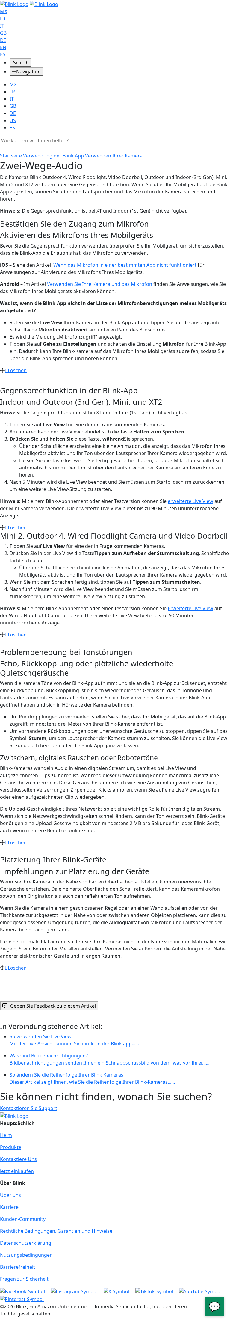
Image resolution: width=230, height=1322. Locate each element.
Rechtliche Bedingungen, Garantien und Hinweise (56, 1231)
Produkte (10, 1147)
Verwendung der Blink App (53, 155)
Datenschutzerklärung (25, 1243)
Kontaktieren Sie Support (28, 1108)
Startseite (11, 155)
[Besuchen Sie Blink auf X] (117, 1291)
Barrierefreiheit (17, 1267)
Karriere (9, 1207)
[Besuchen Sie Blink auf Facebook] (23, 1291)
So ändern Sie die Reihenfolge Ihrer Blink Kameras (92, 1078)
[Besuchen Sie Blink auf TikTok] (154, 1291)
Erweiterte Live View (190, 608)
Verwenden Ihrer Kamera (114, 155)
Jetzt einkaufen (17, 1171)
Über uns (10, 1195)
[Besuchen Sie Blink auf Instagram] (75, 1291)
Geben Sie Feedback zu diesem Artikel (53, 1006)
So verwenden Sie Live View (74, 1040)
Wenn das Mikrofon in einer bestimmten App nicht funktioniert (124, 265)
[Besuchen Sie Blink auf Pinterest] (22, 1298)
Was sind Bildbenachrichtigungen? (110, 1059)
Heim (6, 1135)
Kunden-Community (23, 1219)
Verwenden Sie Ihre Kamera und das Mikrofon (99, 284)
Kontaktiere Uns (18, 1159)
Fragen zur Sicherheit (24, 1279)
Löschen (17, 370)
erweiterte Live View (190, 501)
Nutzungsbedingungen (26, 1255)
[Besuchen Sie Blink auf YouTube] (200, 1291)
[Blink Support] (29, 3)
